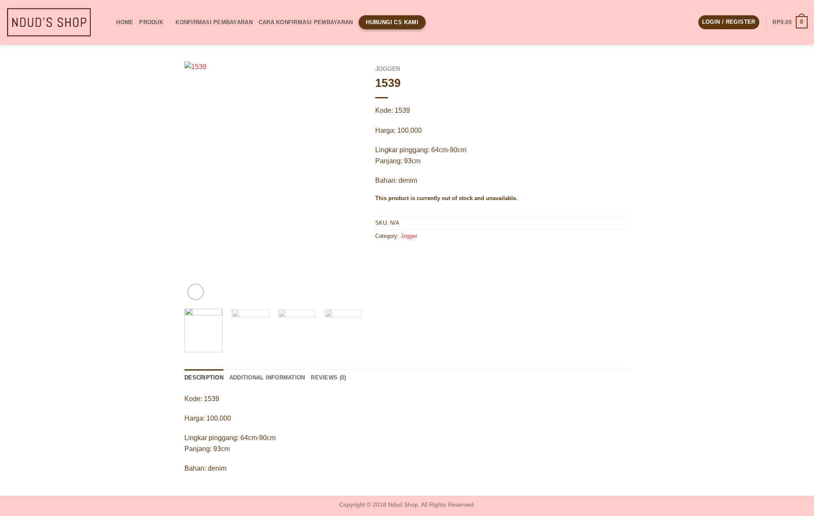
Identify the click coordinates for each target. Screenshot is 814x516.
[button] (728, 22)
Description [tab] (203, 377)
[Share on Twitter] (398, 255)
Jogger (387, 69)
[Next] (348, 182)
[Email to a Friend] (414, 255)
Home (124, 22)
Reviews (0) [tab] (328, 377)
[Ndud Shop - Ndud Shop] (48, 22)
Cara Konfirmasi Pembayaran (306, 22)
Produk (151, 22)
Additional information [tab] (267, 377)
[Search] (107, 22)
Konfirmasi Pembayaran (214, 22)
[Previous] (198, 182)
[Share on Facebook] (383, 255)
